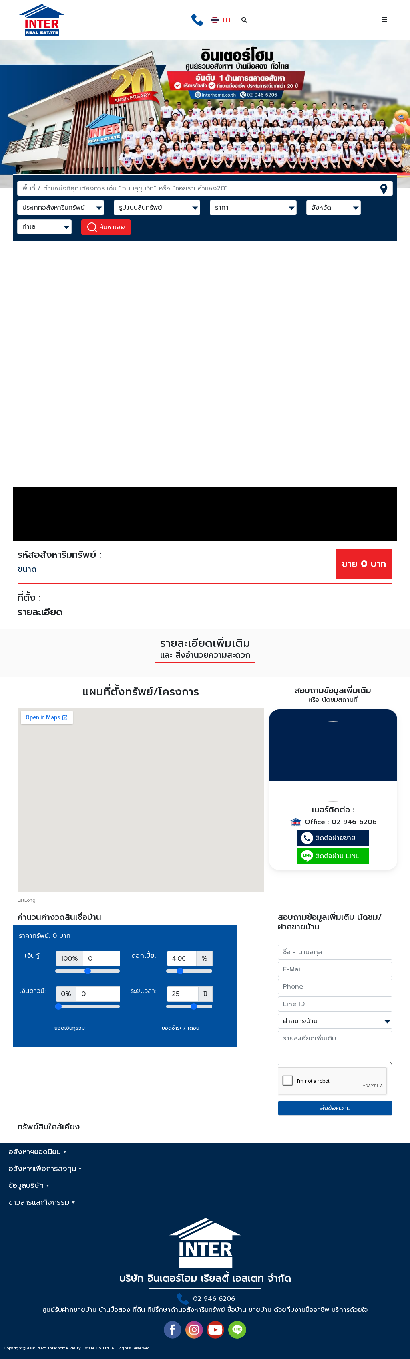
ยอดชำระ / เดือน (180, 1028)
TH (224, 20)
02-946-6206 (354, 821)
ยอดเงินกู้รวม (69, 1028)
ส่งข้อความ (335, 1108)
